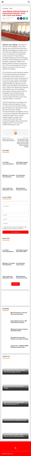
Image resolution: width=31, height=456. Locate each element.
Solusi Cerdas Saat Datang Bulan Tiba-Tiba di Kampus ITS (8, 189)
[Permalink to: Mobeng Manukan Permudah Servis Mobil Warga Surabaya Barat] (22, 183)
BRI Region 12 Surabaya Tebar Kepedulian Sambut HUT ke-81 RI (8, 176)
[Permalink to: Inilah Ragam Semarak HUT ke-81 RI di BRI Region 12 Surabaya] (22, 157)
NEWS (3, 19)
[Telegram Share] (24, 18)
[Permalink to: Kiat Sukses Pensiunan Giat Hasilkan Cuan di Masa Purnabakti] (5, 340)
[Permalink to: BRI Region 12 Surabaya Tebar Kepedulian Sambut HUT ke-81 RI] (8, 170)
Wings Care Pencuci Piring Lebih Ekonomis (8, 139)
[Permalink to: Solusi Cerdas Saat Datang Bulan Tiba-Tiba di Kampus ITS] (8, 183)
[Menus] (2, 2)
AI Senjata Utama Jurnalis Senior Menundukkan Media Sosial (21, 176)
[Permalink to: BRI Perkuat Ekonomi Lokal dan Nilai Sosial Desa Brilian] (5, 315)
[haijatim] (15, 2)
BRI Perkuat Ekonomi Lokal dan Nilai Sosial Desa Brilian (19, 313)
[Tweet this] (21, 18)
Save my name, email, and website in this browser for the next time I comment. (14, 227)
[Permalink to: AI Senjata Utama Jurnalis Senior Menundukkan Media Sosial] (22, 170)
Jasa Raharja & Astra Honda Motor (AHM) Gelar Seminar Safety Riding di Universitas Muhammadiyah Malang (23, 142)
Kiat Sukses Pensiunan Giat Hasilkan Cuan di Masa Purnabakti (19, 338)
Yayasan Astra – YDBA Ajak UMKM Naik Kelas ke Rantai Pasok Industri (19, 346)
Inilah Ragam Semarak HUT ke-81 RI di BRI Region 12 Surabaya (22, 163)
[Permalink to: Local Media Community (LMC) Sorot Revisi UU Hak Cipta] (8, 157)
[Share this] (18, 18)
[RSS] (15, 133)
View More (15, 284)
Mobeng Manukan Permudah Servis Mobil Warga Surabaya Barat (22, 189)
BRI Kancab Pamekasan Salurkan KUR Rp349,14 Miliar (19, 330)
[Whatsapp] (27, 18)
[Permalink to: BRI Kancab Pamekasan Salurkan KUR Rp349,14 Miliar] (5, 332)
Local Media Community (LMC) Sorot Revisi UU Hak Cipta (8, 163)
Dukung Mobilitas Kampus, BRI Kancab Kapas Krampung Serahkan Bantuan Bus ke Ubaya (19, 321)
